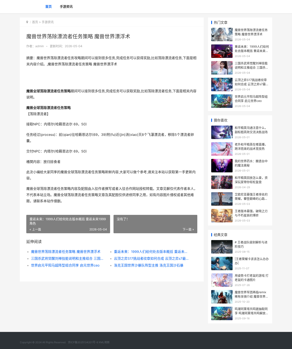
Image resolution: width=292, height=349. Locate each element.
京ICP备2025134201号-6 (83, 342)
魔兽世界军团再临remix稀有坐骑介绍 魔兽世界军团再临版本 (251, 296)
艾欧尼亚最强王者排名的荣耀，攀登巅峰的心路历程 (251, 198)
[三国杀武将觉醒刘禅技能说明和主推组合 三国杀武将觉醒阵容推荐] (222, 64)
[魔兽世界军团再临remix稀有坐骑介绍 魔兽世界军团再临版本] (222, 293)
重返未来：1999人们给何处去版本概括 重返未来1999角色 (151, 251)
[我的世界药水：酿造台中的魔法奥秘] (222, 161)
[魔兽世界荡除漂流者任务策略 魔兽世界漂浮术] (222, 30)
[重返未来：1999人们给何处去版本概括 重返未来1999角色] (222, 47)
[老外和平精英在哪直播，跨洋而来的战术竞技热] (222, 145)
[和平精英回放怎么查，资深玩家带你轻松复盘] (222, 178)
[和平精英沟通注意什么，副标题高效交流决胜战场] (222, 128)
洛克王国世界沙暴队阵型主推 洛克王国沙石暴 (148, 265)
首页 (48, 6)
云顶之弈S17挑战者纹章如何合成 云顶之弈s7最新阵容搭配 (151, 258)
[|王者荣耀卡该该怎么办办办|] (222, 259)
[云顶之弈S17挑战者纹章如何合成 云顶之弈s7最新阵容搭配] (222, 80)
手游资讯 (66, 6)
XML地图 (104, 342)
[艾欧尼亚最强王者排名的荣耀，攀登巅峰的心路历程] (222, 195)
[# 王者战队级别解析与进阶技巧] (222, 243)
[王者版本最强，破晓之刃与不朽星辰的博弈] (222, 211)
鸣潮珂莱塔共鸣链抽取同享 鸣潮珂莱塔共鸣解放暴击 (251, 313)
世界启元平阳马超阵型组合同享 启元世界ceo (65, 265)
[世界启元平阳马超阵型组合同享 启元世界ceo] (222, 97)
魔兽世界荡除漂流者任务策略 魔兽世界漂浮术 (65, 251)
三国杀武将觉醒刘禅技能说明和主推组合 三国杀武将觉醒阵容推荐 (68, 258)
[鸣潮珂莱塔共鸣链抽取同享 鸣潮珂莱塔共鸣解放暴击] (222, 309)
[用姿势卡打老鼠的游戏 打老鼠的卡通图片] (222, 276)
